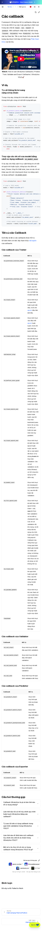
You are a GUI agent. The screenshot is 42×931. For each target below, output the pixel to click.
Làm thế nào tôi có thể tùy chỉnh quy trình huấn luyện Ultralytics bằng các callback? (19, 814)
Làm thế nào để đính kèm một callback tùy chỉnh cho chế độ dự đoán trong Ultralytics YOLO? (18, 837)
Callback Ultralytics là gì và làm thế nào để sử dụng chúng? (19, 803)
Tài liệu (9, 7)
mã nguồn (32, 241)
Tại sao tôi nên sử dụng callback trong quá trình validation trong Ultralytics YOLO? (18, 826)
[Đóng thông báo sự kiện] (2, 2)
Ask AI (33, 925)
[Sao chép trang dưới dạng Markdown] (35, 12)
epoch (30, 310)
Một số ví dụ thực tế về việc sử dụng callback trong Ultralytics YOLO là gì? (18, 848)
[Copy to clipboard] (38, 106)
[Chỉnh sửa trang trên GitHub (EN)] (39, 12)
